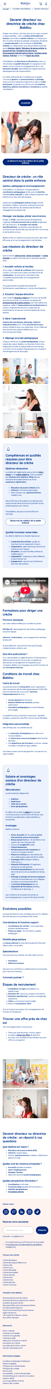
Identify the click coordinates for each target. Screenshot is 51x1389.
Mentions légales (9, 1364)
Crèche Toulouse (9, 1285)
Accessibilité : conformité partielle (16, 1373)
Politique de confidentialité (14, 1366)
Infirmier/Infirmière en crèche (15, 1315)
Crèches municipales (11, 1333)
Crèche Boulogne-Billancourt (15, 1263)
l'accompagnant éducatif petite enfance (18, 53)
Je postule (25, 103)
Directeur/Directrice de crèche (15, 1298)
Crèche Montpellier (10, 1272)
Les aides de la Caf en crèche (14, 1346)
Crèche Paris (8, 1280)
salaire (27, 812)
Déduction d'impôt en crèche (15, 1341)
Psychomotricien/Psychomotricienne (18, 1310)
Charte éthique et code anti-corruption (19, 1376)
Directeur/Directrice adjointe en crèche (19, 1300)
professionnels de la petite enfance (16, 303)
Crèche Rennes (9, 1282)
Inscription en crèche (11, 1343)
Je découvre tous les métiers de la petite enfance (25, 162)
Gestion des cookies (11, 1383)
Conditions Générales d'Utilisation (16, 1361)
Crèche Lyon (8, 1268)
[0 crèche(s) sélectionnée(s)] (40, 3)
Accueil (6, 9)
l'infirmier (13, 56)
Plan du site (7, 1371)
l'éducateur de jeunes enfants (33, 48)
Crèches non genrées (11, 1336)
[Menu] (5, 3)
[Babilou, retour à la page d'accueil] (25, 3)
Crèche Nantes (9, 1275)
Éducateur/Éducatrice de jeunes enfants (19, 1305)
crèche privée (20, 256)
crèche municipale (33, 256)
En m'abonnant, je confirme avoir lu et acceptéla (25, 1244)
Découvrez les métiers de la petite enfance (25, 521)
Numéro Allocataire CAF (13, 1348)
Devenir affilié (8, 1378)
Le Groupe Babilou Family (13, 1381)
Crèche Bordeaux (10, 1260)
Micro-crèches (8, 1331)
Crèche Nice (8, 1277)
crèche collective (22, 475)
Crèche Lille (7, 1265)
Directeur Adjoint (21, 298)
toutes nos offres (23, 1035)
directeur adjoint (14, 48)
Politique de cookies (11, 1369)
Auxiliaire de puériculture (13, 1303)
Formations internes (16, 1192)
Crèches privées (9, 1338)
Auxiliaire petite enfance (12, 1308)
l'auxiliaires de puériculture (26, 51)
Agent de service (9, 1313)
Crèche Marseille (9, 1270)
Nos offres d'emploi (11, 1318)
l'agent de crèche (32, 56)
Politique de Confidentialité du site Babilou (24, 1245)
